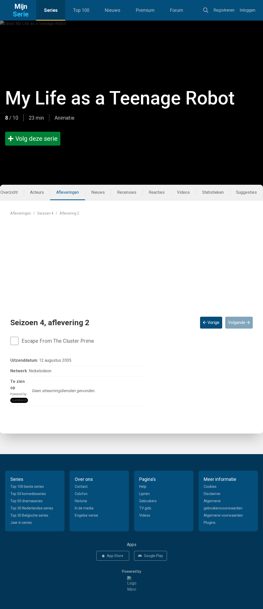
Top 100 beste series (27, 486)
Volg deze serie (36, 138)
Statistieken (213, 192)
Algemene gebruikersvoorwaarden (223, 504)
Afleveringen (67, 192)
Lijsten (144, 494)
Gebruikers (148, 501)
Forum (176, 10)
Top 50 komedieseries (28, 494)
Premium (145, 10)
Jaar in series (21, 522)
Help (142, 486)
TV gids (145, 508)
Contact (81, 486)
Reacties (157, 192)
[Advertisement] (131, 262)
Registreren (223, 10)
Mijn (21, 10)
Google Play (153, 556)
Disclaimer (212, 494)
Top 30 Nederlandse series (31, 508)
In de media (84, 508)
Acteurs (37, 192)
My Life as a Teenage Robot (120, 98)
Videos (183, 192)
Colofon (81, 494)
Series (51, 10)
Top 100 (81, 10)
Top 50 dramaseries (26, 501)
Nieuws (112, 10)
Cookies (210, 486)
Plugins (209, 522)
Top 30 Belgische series (29, 515)
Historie (81, 501)
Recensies (126, 192)
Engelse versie (86, 515)
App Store (115, 556)
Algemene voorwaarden (223, 515)
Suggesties (246, 192)
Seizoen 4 (45, 213)
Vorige (212, 322)
